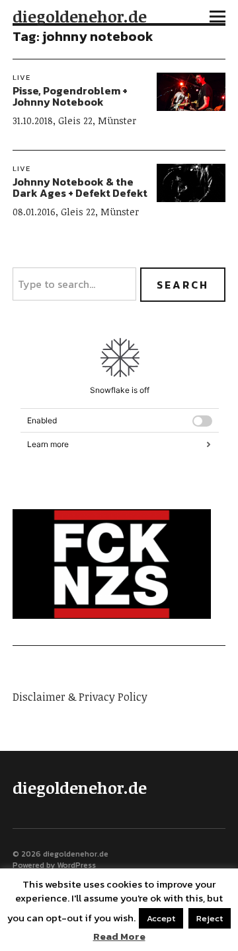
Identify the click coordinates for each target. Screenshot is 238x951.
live (21, 77)
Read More (119, 936)
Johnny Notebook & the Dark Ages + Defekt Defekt (80, 187)
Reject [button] (209, 918)
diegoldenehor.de (80, 16)
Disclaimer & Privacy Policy (80, 696)
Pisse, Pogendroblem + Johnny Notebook (70, 96)
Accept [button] (161, 918)
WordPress (76, 865)
